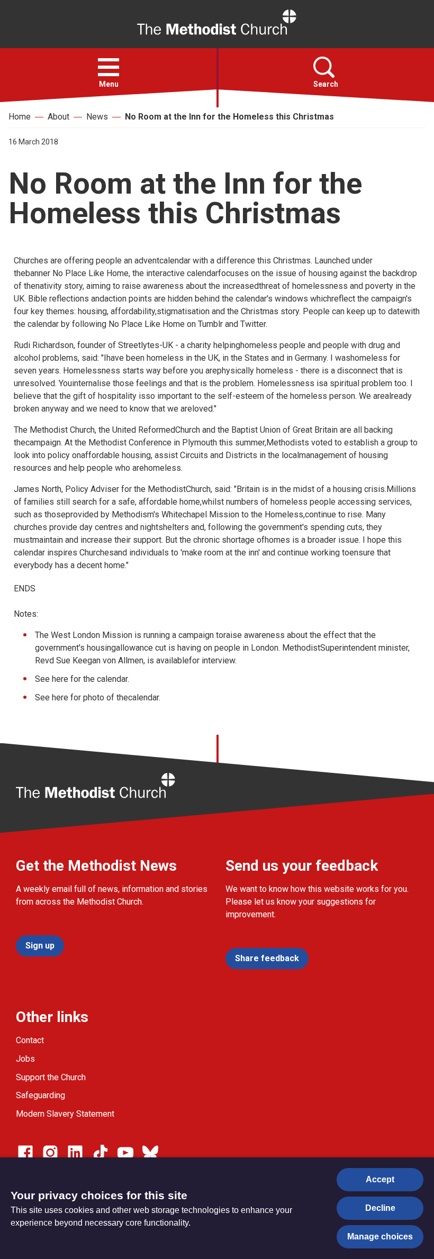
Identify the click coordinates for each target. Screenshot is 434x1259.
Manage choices (380, 1236)
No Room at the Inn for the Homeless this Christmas (229, 117)
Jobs (25, 1059)
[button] (108, 67)
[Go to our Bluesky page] (150, 1152)
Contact (30, 1040)
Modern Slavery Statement (65, 1114)
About (58, 117)
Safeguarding (40, 1095)
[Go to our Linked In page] (75, 1152)
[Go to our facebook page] (25, 1152)
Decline (380, 1207)
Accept (380, 1179)
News (97, 117)
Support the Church (51, 1077)
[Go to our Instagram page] (50, 1152)
